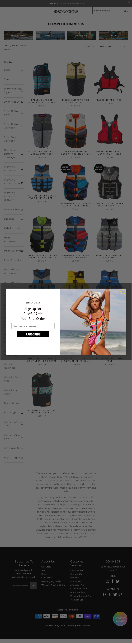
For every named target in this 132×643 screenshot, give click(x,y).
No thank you (33, 341)
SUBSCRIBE (32, 334)
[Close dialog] (123, 291)
